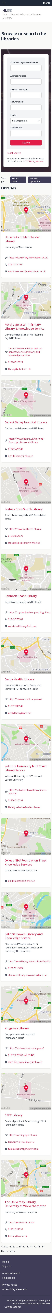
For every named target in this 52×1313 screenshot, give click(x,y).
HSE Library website (34, 161)
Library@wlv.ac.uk (17, 1236)
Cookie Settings (13, 1306)
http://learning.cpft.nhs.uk (23, 1135)
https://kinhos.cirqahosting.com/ (26, 1048)
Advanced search (11, 1273)
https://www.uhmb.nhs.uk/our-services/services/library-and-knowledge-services (25, 352)
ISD (7, 10)
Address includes (18, 75)
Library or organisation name (24, 62)
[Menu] (4, 3)
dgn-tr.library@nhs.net (20, 456)
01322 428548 (15, 449)
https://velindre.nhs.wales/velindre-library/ (28, 791)
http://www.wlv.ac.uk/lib (21, 1222)
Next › (4, 1251)
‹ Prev (12, 1246)
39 (24, 1246)
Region (13, 115)
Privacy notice (9, 1284)
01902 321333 (15, 1229)
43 (39, 1246)
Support (6, 1266)
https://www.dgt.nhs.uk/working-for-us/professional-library (26, 440)
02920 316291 (15, 800)
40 (27, 1246)
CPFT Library (14, 1115)
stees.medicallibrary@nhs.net (24, 542)
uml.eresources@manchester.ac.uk (26, 271)
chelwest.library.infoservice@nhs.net (27, 975)
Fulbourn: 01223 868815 (21, 1142)
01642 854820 (15, 535)
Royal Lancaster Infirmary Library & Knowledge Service (24, 326)
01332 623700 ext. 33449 (21, 1055)
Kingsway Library (17, 1028)
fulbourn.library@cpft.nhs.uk (23, 1148)
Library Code (16, 127)
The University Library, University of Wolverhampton (25, 1204)
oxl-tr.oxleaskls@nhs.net (21, 880)
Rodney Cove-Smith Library (24, 509)
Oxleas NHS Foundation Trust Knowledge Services (26, 862)
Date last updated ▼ (35, 180)
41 (31, 1246)
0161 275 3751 (16, 264)
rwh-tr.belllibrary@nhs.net (22, 626)
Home (5, 1261)
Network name (17, 101)
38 (20, 1246)
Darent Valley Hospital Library (26, 422)
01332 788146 (15, 706)
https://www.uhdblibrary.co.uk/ (25, 699)
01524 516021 (15, 362)
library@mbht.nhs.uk (19, 369)
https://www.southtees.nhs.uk (25, 529)
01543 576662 (15, 619)
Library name (15, 180)
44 (42, 1246)
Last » (12, 1251)
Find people (8, 1277)
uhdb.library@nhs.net (19, 713)
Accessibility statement (14, 1289)
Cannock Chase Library (21, 596)
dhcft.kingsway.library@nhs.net (25, 1062)
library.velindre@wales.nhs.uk (24, 807)
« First (4, 1246)
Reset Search (14, 153)
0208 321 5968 (16, 968)
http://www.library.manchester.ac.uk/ (28, 257)
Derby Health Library (19, 679)
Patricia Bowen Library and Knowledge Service (24, 936)
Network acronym (18, 89)
